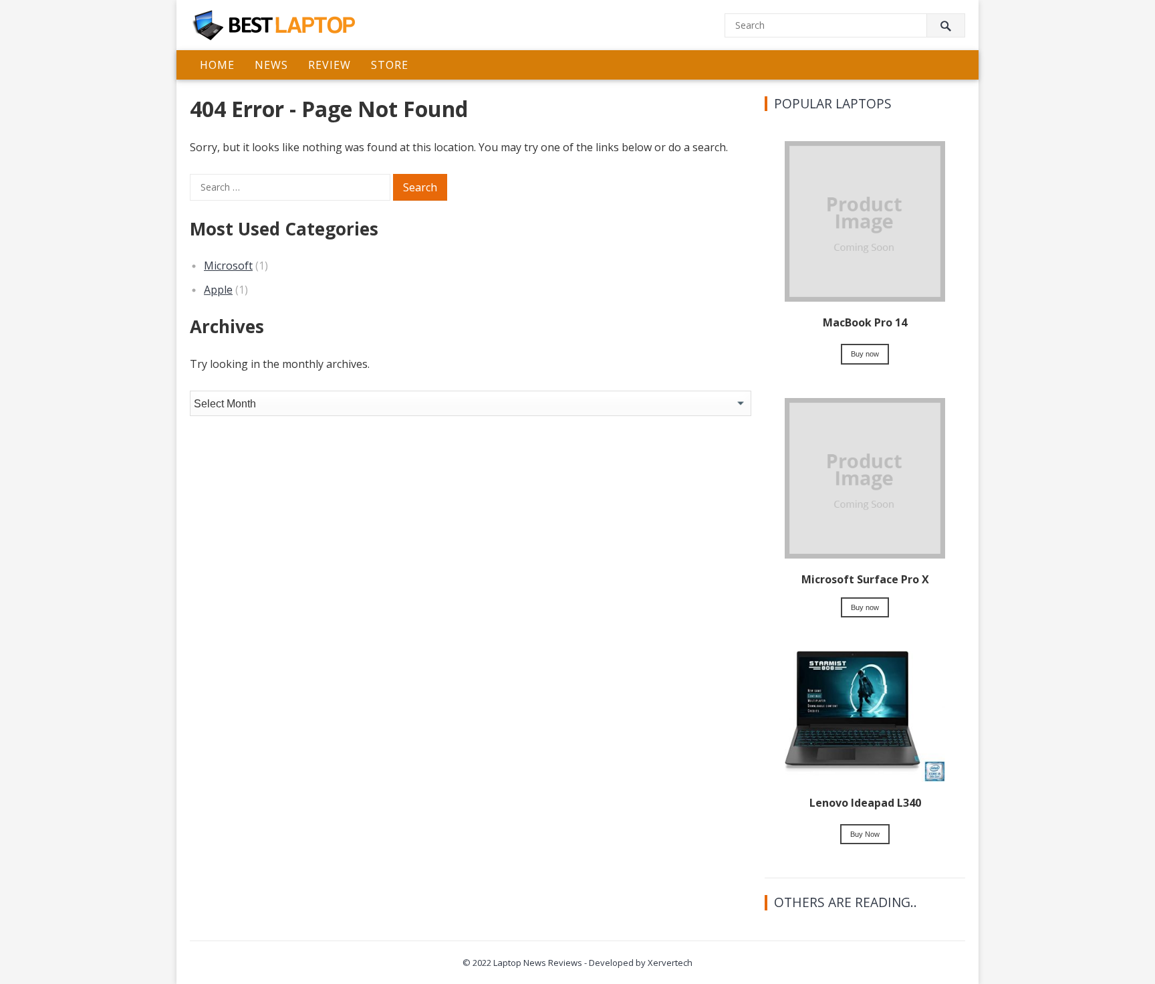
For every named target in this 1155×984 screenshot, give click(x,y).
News (271, 65)
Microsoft (228, 265)
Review (329, 65)
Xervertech (670, 963)
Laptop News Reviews (537, 963)
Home (217, 65)
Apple (218, 289)
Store (389, 65)
